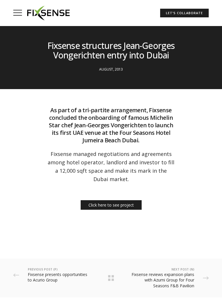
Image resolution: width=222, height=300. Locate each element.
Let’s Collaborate (184, 13)
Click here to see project (111, 205)
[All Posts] (111, 278)
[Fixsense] (48, 13)
